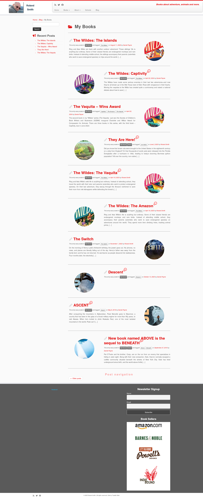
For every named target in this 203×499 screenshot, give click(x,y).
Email (129, 402)
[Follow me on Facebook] (63, 4)
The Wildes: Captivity (45, 43)
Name (129, 393)
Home (56, 10)
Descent (115, 272)
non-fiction (144, 144)
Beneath (148, 348)
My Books (88, 45)
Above (142, 348)
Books (66, 10)
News (129, 144)
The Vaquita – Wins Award (47, 46)
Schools (88, 10)
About (76, 10)
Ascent (103, 310)
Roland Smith (165, 144)
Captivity (103, 111)
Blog (97, 10)
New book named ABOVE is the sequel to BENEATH (134, 340)
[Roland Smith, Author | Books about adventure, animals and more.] (23, 7)
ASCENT (81, 305)
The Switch (83, 238)
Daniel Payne (127, 45)
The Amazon (111, 111)
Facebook (54, 389)
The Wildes (104, 45)
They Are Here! (43, 49)
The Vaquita (120, 111)
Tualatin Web (115, 495)
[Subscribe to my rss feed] (56, 4)
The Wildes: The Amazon (130, 205)
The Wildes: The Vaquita (46, 52)
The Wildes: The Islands (46, 40)
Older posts (75, 378)
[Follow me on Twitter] (59, 4)
